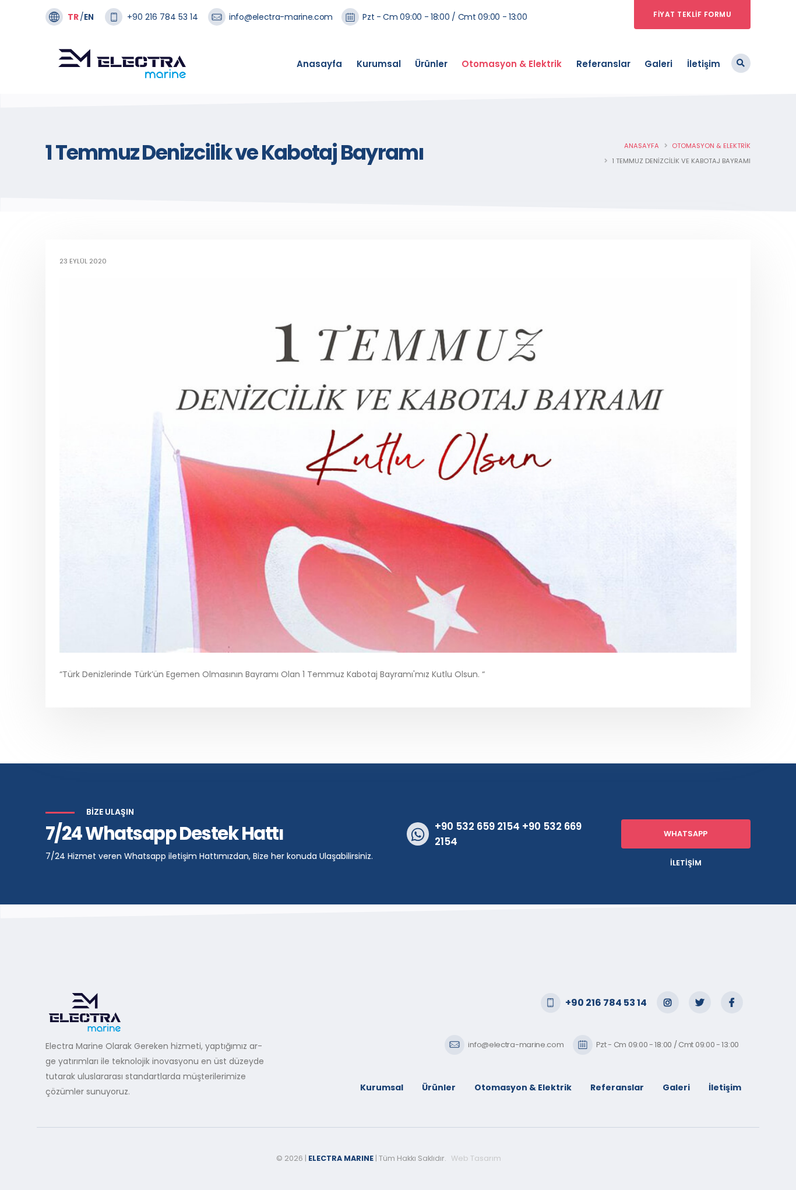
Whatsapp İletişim (685, 839)
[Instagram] (668, 1002)
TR (73, 17)
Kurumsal (379, 64)
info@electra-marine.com (281, 17)
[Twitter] (700, 1002)
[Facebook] (732, 1002)
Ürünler (431, 64)
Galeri (658, 64)
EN (89, 17)
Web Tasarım (477, 1158)
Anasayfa (319, 64)
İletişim (703, 64)
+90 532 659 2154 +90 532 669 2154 (508, 834)
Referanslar (603, 64)
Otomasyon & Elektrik (512, 64)
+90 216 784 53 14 (162, 17)
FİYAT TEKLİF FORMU (692, 14)
